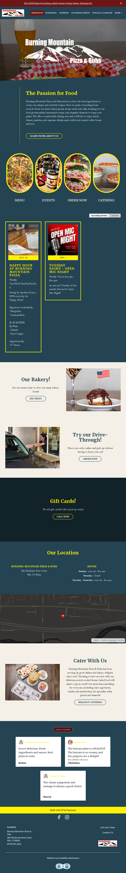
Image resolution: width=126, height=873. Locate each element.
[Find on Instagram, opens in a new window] (67, 818)
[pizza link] (19, 172)
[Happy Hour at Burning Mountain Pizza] (23, 288)
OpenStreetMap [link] (106, 640)
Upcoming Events (80, 13)
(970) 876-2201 (14, 844)
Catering (64, 13)
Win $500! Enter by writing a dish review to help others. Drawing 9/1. (58, 3)
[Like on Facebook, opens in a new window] (59, 818)
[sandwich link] (77, 172)
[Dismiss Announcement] (121, 3)
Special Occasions (102, 13)
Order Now (37, 13)
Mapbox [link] (96, 640)
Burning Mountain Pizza (107, 843)
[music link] (48, 172)
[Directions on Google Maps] (63, 618)
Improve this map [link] (118, 640)
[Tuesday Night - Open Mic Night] (63, 262)
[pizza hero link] (106, 172)
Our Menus (51, 13)
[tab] (99, 216)
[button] (119, 13)
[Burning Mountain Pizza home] (13, 13)
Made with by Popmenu (39, 810)
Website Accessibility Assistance (63, 858)
